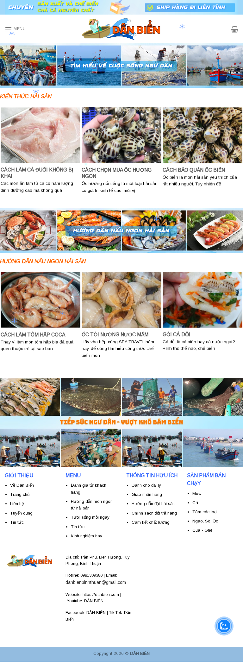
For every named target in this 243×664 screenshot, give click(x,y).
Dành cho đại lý (146, 485)
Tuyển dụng (21, 513)
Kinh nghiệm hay (86, 536)
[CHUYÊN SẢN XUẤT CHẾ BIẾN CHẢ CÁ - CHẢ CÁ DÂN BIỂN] (121, 29)
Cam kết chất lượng (151, 522)
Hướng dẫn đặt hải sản (154, 503)
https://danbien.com (101, 594)
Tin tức (77, 526)
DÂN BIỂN (93, 600)
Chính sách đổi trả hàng (154, 513)
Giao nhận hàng (147, 494)
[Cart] (234, 29)
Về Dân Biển (22, 485)
